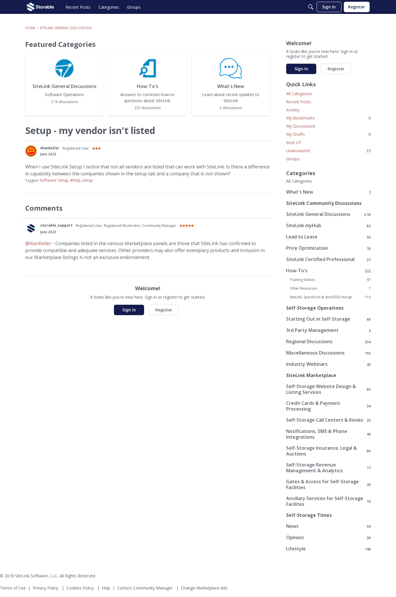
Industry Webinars (328, 364)
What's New (328, 192)
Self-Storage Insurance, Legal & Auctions (328, 451)
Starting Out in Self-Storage (328, 319)
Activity (292, 110)
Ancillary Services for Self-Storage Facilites (328, 501)
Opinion (328, 537)
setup (87, 180)
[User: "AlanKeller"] (31, 151)
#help (75, 180)
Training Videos (330, 279)
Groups (293, 158)
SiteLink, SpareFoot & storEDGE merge (330, 297)
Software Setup (53, 180)
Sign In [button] (129, 310)
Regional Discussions (328, 342)
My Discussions (300, 126)
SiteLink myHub (328, 226)
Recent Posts (298, 101)
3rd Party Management (328, 330)
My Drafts (328, 134)
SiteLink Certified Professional (328, 259)
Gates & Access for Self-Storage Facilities (328, 484)
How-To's (328, 271)
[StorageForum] (40, 7)
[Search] (311, 7)
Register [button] (163, 310)
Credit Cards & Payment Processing (328, 406)
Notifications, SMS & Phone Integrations (328, 434)
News (328, 526)
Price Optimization (328, 248)
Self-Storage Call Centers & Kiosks (328, 420)
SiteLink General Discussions (328, 214)
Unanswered (328, 150)
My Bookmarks (328, 118)
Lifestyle (328, 549)
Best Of (293, 142)
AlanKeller (49, 148)
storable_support (56, 225)
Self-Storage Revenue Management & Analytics (328, 467)
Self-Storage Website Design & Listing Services (328, 389)
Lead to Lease (328, 237)
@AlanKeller (38, 243)
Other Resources (330, 288)
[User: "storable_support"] (31, 228)
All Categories (299, 93)
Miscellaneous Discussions (328, 353)
